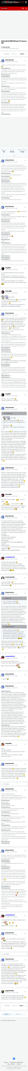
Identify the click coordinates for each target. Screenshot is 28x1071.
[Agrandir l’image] (2, 66)
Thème (6, 1062)
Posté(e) (11, 61)
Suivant (22, 54)
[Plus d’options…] (25, 61)
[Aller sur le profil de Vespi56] (2, 268)
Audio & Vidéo (14, 48)
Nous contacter (11, 1064)
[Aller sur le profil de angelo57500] (2, 991)
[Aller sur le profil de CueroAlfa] (2, 292)
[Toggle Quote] (3, 413)
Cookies (19, 1064)
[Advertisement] (14, 25)
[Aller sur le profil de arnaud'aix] (2, 744)
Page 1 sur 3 (15, 54)
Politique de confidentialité (16, 1062)
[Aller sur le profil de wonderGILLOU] (2, 558)
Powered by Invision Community (14, 1068)
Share (7, 1014)
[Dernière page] (26, 54)
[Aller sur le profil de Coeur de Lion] (2, 60)
